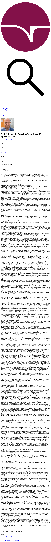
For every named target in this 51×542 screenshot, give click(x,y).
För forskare (5, 111)
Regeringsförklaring (15, 139)
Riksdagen (22, 139)
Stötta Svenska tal (7, 113)
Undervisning (6, 107)
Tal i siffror (5, 108)
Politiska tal (8, 139)
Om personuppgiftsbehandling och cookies (12, 540)
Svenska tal (5, 539)
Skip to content (4, 1)
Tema (4, 105)
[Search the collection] (25, 102)
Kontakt (5, 110)
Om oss (4, 109)
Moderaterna (3, 139)
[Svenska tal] (25, 51)
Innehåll (2, 115)
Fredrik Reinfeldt (4, 152)
